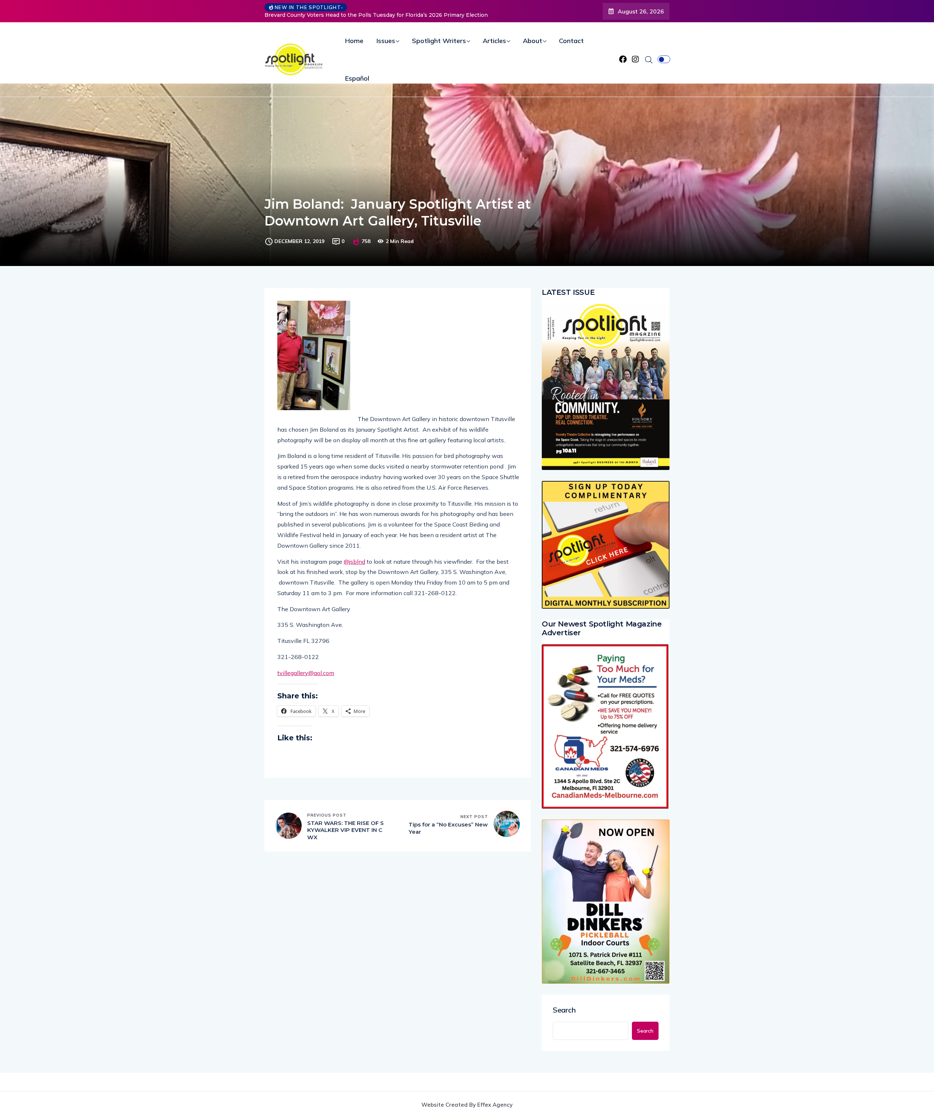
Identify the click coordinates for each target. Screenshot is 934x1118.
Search (564, 1010)
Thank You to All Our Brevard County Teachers (331, 15)
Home (354, 40)
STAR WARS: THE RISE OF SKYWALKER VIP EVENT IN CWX (345, 830)
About (532, 40)
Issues (386, 40)
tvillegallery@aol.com (305, 672)
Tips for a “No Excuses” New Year (448, 828)
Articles (494, 40)
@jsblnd (354, 561)
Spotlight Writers (439, 40)
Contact (571, 40)
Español (357, 78)
